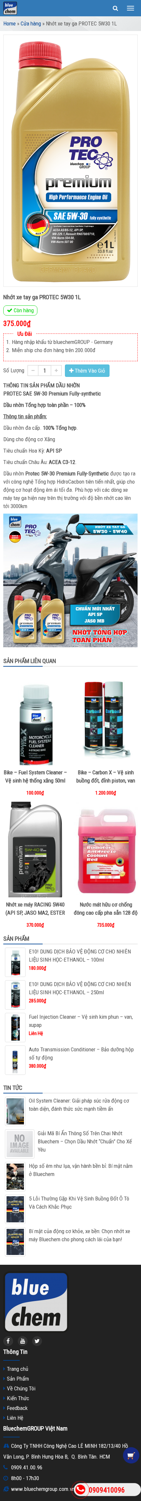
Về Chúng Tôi (21, 1388)
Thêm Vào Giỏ (89, 370)
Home (9, 23)
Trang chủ (17, 1369)
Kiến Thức (18, 1398)
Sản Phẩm (18, 1378)
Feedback (17, 1408)
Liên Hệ (15, 1418)
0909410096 (107, 1490)
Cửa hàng (31, 23)
